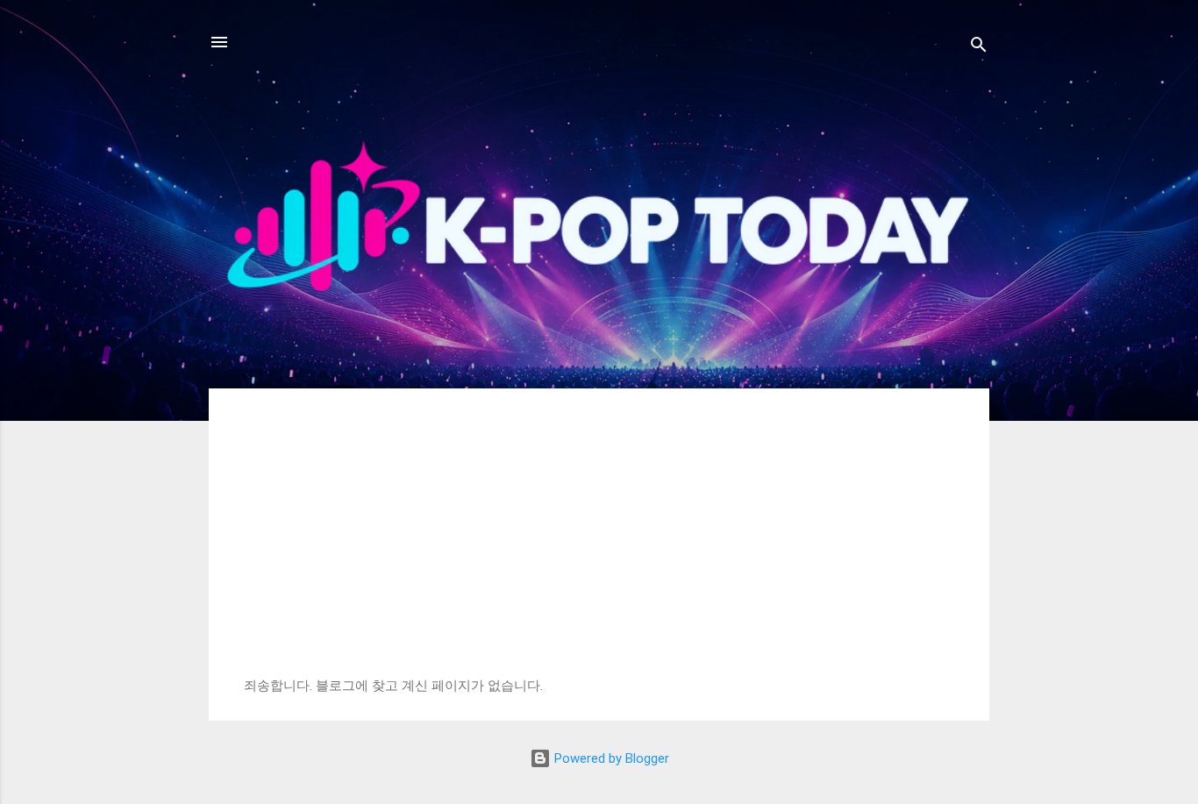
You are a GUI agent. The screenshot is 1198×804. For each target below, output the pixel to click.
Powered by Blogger (610, 758)
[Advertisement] (599, 546)
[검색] (978, 48)
